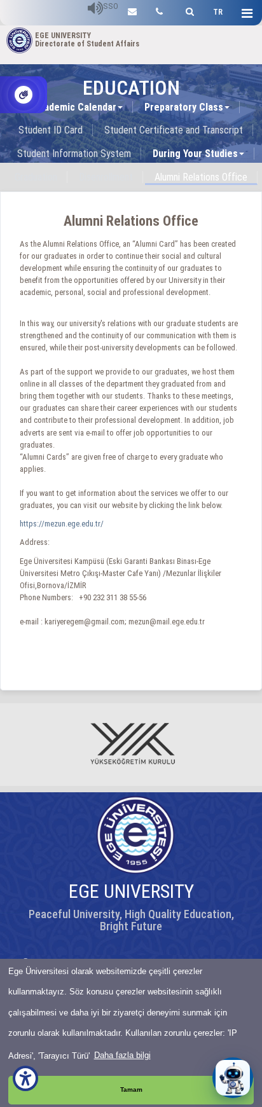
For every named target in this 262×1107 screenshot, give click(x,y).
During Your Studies (195, 154)
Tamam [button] (131, 1089)
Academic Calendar (74, 107)
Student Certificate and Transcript (173, 130)
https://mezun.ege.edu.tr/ (62, 523)
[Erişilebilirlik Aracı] (25, 1078)
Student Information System (74, 154)
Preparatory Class (183, 107)
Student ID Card (50, 130)
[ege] (132, 10)
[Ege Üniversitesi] (187, 10)
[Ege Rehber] (159, 10)
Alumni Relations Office (201, 177)
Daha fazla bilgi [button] (122, 1055)
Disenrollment (106, 177)
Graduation (36, 177)
